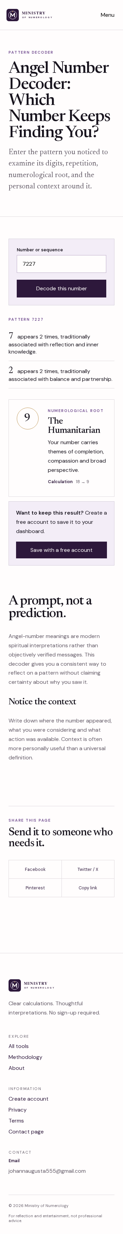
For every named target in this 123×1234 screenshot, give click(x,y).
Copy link (88, 888)
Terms (16, 1120)
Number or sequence (40, 250)
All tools (19, 1046)
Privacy (18, 1109)
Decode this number (61, 288)
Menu (107, 14)
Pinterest (35, 888)
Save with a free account (61, 550)
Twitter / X (88, 869)
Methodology (25, 1057)
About (17, 1068)
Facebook (35, 869)
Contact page (26, 1131)
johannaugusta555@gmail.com (47, 1171)
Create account (29, 1098)
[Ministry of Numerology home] (38, 15)
